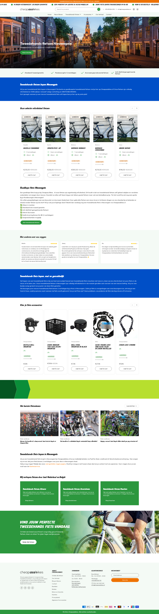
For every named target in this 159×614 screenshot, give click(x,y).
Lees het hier (131, 406)
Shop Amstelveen (70, 500)
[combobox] (78, 9)
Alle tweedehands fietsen (31, 222)
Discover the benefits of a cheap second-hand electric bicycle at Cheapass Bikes (38, 442)
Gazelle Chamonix (31, 148)
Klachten (54, 595)
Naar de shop (26, 52)
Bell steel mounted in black (79, 346)
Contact (108, 14)
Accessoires (87, 14)
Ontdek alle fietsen (57, 575)
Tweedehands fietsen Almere (34, 489)
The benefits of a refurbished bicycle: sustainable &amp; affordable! (78, 441)
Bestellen (54, 586)
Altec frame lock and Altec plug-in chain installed (103, 347)
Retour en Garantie (57, 592)
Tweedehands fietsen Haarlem (115, 489)
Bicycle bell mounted (28, 346)
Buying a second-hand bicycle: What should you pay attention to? (119, 441)
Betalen (54, 589)
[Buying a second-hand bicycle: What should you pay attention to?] (119, 423)
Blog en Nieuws (56, 581)
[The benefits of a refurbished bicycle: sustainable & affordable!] (79, 423)
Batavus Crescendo (99, 149)
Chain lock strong (127, 345)
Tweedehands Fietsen (72, 14)
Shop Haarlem (110, 500)
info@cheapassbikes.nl (124, 9)
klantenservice (34, 466)
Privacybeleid (56, 597)
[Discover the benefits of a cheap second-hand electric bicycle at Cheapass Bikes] (39, 423)
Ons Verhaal (99, 14)
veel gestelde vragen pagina (55, 464)
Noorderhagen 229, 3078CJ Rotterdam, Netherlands (79, 585)
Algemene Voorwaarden (59, 600)
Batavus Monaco (78, 148)
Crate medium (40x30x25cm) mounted (54, 347)
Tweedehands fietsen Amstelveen (76, 489)
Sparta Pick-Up (54, 148)
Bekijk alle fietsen (28, 542)
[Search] (98, 9)
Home (49, 14)
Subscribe (125, 580)
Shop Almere (29, 500)
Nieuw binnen (58, 14)
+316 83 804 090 (110, 9)
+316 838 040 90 (96, 580)
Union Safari (124, 148)
